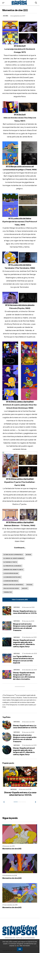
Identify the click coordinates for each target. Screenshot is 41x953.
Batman (28, 554)
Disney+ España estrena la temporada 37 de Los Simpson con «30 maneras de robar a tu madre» (24, 676)
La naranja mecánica (11, 581)
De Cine (5, 15)
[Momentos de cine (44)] (19, 862)
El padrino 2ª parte (10, 562)
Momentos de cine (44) (12, 877)
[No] (37, 946)
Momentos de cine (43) (11, 907)
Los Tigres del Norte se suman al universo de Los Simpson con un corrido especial (23, 659)
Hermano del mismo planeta (13, 569)
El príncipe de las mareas (12, 565)
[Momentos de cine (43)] (19, 892)
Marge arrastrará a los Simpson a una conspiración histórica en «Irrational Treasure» (24, 627)
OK (20, 949)
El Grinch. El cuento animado (14, 558)
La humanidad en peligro (12, 577)
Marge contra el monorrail (13, 584)
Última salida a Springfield (13, 554)
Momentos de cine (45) (11, 848)
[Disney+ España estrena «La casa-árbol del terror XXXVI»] (6, 725)
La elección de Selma (11, 573)
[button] (3, 2)
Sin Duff (24, 588)
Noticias (17, 607)
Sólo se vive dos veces (11, 588)
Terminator (8, 592)
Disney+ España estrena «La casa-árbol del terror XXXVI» (25, 612)
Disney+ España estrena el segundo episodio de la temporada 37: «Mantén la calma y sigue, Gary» (24, 643)
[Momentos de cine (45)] (19, 833)
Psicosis (29, 584)
